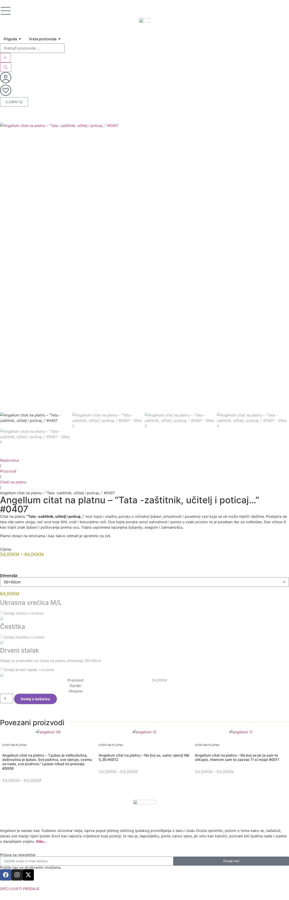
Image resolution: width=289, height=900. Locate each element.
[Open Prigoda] (20, 39)
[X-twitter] (28, 875)
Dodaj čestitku (24, 637)
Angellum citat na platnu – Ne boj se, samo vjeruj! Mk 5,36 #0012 (144, 757)
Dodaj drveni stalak (29, 670)
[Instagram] (17, 875)
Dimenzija (8, 575)
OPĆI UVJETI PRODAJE (20, 888)
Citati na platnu (13, 482)
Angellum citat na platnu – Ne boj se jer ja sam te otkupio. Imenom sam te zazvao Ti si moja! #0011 (237, 757)
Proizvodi (8, 471)
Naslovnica (9, 460)
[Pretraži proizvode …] (32, 48)
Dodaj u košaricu (35, 699)
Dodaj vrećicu (24, 613)
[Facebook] (5, 875)
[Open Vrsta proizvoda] (59, 39)
